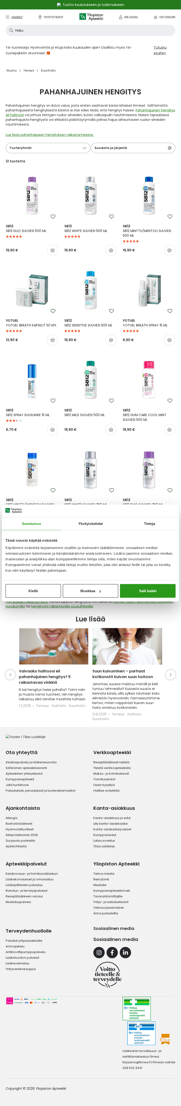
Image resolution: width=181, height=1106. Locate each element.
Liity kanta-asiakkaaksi (110, 823)
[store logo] (91, 17)
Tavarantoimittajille (108, 896)
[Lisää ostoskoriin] (52, 250)
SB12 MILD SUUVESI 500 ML (84, 412)
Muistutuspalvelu (18, 902)
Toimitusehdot (104, 779)
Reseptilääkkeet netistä (111, 762)
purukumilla (15, 606)
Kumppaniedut (104, 835)
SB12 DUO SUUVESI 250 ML (143, 502)
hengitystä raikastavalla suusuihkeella (62, 606)
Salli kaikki (147, 591)
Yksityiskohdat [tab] (90, 523)
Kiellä (33, 591)
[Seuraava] (170, 675)
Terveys (43, 705)
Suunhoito (77, 705)
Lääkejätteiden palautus (24, 885)
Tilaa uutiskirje (104, 846)
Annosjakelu (15, 946)
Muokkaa (87, 591)
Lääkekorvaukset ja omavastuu (29, 879)
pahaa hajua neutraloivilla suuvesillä (143, 601)
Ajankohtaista (16, 846)
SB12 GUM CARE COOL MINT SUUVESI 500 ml (144, 415)
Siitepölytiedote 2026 (22, 835)
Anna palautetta (105, 913)
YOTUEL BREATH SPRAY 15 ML (145, 323)
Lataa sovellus (104, 840)
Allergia (11, 818)
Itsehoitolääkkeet (19, 823)
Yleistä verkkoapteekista (112, 768)
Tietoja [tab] (149, 523)
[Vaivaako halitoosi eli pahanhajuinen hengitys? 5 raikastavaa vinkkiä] (54, 646)
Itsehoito (59, 705)
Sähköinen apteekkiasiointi (26, 768)
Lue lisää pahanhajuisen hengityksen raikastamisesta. (50, 134)
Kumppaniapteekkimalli (111, 890)
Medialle (100, 885)
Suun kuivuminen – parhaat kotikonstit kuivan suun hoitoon (122, 674)
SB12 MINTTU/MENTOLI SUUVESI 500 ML (147, 231)
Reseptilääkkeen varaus (24, 896)
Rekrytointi (101, 879)
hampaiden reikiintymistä (27, 601)
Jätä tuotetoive (17, 785)
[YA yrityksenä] (107, 975)
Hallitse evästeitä (106, 790)
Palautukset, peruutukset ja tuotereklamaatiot (40, 790)
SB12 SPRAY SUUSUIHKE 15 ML (28, 412)
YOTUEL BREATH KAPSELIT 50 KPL (31, 323)
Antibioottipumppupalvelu (25, 952)
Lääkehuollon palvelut (22, 957)
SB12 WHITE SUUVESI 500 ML (85, 228)
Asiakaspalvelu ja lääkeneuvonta (31, 762)
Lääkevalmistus (17, 963)
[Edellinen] (10, 675)
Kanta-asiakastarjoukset (112, 829)
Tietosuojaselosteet (108, 907)
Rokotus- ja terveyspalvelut (26, 890)
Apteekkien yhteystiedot (24, 773)
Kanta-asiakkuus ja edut (112, 818)
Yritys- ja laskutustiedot (110, 902)
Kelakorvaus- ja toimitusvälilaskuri (32, 873)
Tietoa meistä (103, 873)
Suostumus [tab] (31, 523)
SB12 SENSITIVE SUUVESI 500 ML (88, 323)
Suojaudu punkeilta (20, 840)
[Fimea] (137, 1008)
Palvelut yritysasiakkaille (24, 940)
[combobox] (90, 30)
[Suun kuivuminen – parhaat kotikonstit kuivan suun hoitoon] (127, 646)
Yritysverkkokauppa (21, 969)
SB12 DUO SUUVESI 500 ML (26, 228)
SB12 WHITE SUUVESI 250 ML (85, 502)
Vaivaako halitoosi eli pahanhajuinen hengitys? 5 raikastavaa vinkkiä (45, 676)
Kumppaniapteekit (20, 779)
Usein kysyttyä (104, 785)
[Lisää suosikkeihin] (53, 216)
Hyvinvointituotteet (20, 829)
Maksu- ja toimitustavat (111, 773)
